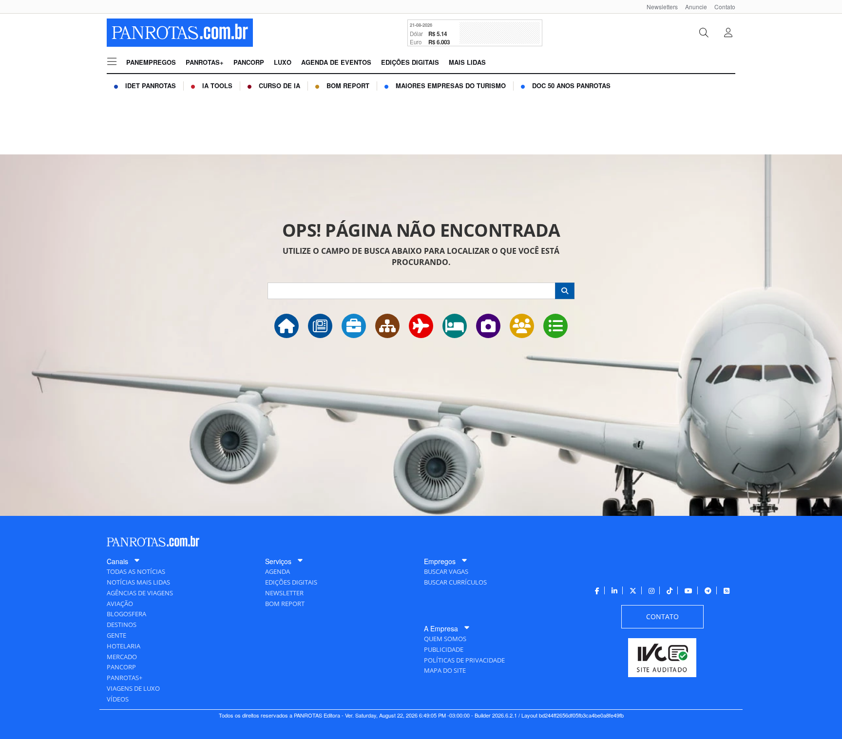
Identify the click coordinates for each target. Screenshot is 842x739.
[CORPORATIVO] (354, 326)
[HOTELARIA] (454, 326)
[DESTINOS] (488, 326)
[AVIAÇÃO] (421, 326)
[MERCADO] (387, 326)
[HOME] (286, 326)
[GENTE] (522, 326)
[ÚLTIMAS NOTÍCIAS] (320, 326)
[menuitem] (658, 6)
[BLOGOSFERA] (555, 326)
